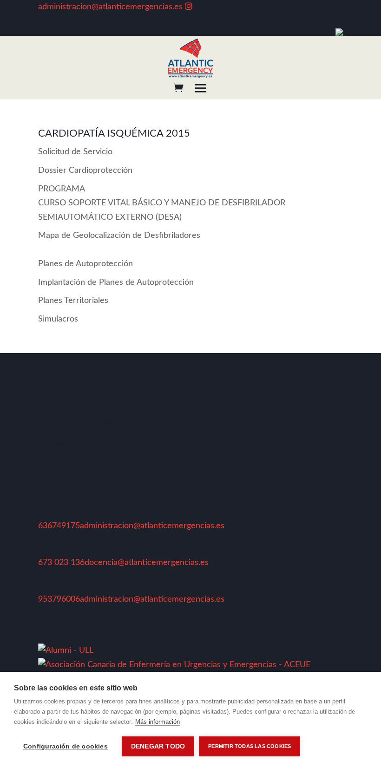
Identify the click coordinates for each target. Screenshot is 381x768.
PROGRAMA (161, 203)
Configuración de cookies (65, 746)
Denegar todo (158, 746)
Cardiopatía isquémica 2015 (114, 133)
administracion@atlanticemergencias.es (110, 7)
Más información (157, 721)
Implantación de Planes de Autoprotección (116, 282)
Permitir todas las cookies (249, 746)
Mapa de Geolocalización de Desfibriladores (119, 235)
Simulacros (58, 319)
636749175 (59, 526)
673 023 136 (61, 562)
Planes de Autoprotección (85, 264)
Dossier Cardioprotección (85, 170)
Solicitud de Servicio (75, 152)
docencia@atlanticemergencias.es (147, 562)
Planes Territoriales (73, 300)
